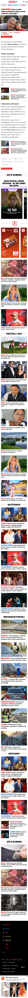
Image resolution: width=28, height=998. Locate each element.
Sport (7, 929)
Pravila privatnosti (6, 968)
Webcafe (8, 940)
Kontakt (13, 968)
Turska (9, 158)
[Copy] (11, 37)
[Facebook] (2, 37)
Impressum (5, 962)
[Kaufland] (14, 223)
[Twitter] (4, 37)
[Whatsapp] (7, 37)
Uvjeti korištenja (6, 965)
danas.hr (17, 32)
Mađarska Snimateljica (6, 161)
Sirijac (20, 158)
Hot (7, 933)
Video (7, 948)
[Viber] (9, 37)
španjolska (4, 158)
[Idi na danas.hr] (13, 1)
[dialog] (14, 987)
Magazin (8, 937)
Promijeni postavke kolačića (9, 971)
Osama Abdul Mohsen (18, 161)
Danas (8, 925)
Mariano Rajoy (5, 164)
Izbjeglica (15, 158)
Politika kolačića (14, 965)
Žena (7, 944)
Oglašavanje (11, 962)
